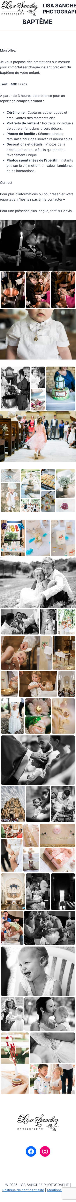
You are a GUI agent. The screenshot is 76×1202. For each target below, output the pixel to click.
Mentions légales (60, 1190)
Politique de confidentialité (23, 1190)
